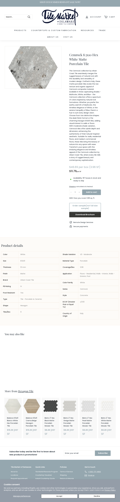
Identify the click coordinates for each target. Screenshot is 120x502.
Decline (97, 496)
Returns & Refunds (67, 478)
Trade (102, 30)
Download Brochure (85, 214)
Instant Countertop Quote (45, 478)
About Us (53, 37)
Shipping (72, 187)
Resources (87, 30)
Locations (14, 475)
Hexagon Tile (25, 391)
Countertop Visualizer (43, 475)
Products (20, 30)
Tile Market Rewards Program (46, 472)
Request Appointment (19, 478)
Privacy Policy (110, 490)
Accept (59, 496)
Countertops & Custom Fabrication (53, 30)
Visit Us (68, 37)
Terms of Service (66, 472)
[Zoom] (33, 67)
